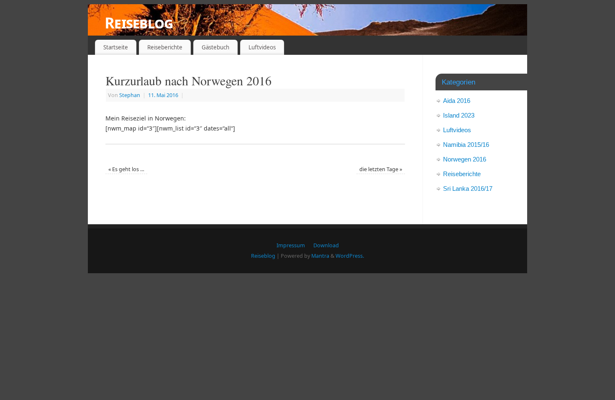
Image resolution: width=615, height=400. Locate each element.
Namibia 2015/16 (466, 144)
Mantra (320, 255)
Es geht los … (126, 169)
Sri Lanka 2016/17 (467, 188)
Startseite (115, 47)
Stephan (129, 95)
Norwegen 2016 (464, 159)
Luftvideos (262, 47)
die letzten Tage (380, 169)
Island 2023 (458, 115)
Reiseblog (139, 23)
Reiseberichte (164, 47)
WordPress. (350, 255)
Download (326, 245)
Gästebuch (215, 47)
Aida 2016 (456, 100)
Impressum (291, 245)
